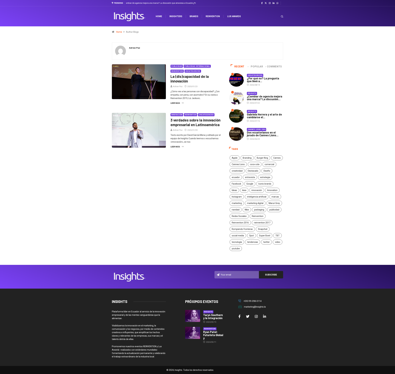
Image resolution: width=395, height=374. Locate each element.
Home (119, 32)
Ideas (234, 190)
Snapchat (262, 229)
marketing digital (255, 203)
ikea (244, 190)
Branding (247, 158)
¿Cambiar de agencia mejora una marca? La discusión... (264, 98)
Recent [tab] (239, 66)
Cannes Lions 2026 (256, 129)
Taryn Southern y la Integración (213, 316)
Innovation (272, 190)
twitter (266, 242)
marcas (275, 196)
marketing (237, 203)
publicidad (274, 209)
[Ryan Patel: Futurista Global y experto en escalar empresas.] (192, 333)
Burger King (262, 158)
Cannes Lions (238, 164)
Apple (234, 158)
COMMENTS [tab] (274, 66)
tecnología (237, 242)
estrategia (265, 177)
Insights (252, 93)
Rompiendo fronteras (242, 229)
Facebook (236, 184)
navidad (235, 209)
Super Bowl (264, 235)
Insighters (175, 16)
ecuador (236, 177)
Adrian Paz (178, 86)
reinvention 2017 (262, 222)
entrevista (250, 177)
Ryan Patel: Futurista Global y (213, 335)
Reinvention (213, 16)
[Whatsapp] (277, 3)
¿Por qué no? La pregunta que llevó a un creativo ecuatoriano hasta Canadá (159, 3)
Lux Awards (234, 16)
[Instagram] (270, 3)
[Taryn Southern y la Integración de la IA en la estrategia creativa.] (192, 316)
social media (238, 235)
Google (249, 184)
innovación (257, 190)
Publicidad (176, 66)
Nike (247, 209)
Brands (194, 16)
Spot (251, 235)
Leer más (175, 103)
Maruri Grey (274, 203)
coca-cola (254, 164)
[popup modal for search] (278, 16)
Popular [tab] (257, 66)
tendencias (252, 242)
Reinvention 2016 (240, 222)
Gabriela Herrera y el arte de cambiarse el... (264, 116)
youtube (236, 248)
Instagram (237, 196)
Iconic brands (264, 184)
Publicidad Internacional (197, 66)
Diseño (267, 171)
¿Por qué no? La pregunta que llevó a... (263, 80)
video (277, 242)
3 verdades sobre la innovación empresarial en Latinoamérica (195, 122)
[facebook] (262, 3)
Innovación (176, 115)
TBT (277, 235)
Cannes (277, 158)
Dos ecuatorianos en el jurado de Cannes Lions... (263, 134)
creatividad (237, 171)
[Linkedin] (273, 3)
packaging (259, 209)
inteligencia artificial (256, 196)
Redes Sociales (239, 216)
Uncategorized (192, 71)
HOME (159, 16)
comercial (269, 164)
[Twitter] (266, 3)
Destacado (253, 171)
